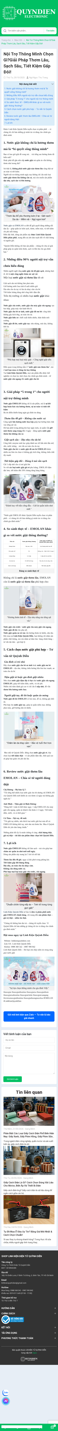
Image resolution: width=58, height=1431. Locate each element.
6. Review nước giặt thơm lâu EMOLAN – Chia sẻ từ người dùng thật (28, 118)
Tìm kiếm (50, 31)
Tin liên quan (29, 1092)
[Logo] (29, 1359)
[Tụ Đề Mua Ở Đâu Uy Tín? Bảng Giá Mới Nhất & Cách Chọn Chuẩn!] (29, 1209)
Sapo (34, 1353)
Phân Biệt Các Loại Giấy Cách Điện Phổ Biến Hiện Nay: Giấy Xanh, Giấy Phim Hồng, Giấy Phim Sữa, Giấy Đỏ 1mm (29, 1135)
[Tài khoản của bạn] (40, 1427)
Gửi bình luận (12, 1079)
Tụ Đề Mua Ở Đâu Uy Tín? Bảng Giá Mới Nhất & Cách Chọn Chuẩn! (28, 1233)
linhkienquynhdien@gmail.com (13, 1283)
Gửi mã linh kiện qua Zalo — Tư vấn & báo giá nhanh (29, 1016)
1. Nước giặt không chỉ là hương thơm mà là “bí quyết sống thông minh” (26, 90)
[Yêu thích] (17, 1427)
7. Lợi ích (8, 123)
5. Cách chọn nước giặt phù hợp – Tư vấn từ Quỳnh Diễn (28, 111)
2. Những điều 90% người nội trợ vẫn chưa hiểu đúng (28, 95)
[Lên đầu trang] (54, 1418)
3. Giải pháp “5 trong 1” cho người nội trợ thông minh (28, 99)
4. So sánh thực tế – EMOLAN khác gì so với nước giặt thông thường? (27, 104)
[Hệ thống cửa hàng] (29, 1427)
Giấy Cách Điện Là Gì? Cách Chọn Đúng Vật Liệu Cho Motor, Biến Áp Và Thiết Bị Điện (28, 1184)
